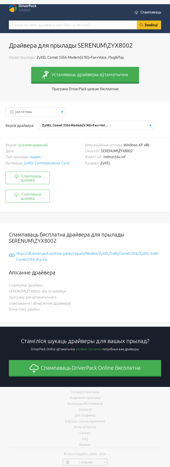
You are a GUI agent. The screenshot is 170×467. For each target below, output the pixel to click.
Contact (85, 433)
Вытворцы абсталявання (85, 403)
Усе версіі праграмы (85, 392)
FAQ (85, 439)
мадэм (35, 157)
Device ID (85, 409)
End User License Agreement (85, 421)
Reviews (85, 444)
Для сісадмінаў (85, 415)
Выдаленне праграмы (85, 397)
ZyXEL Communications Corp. (47, 163)
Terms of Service (85, 427)
